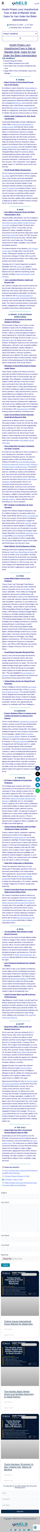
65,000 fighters (26, 589)
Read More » (8, 1329)
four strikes (6, 176)
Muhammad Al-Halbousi (18, 979)
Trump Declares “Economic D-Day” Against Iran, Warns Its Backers (19, 1467)
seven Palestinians (19, 535)
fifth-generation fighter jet (17, 837)
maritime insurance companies (23, 108)
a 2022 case (21, 267)
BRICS (31, 1032)
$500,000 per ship (18, 103)
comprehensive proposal (27, 721)
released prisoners (22, 409)
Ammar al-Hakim (25, 1068)
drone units (29, 149)
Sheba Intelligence (31, 88)
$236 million (11, 235)
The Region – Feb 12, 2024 (13, 1179)
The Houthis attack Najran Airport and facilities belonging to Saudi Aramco (19, 1394)
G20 (9, 1042)
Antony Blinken (22, 1052)
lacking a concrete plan (30, 516)
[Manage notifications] (35, 1527)
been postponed (21, 741)
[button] (3, 3)
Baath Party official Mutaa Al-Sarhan (22, 552)
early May (28, 523)
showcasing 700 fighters (10, 147)
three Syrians (31, 687)
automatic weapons (8, 499)
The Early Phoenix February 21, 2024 (16, 1176)
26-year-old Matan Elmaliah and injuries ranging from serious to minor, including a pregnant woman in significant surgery (19, 464)
